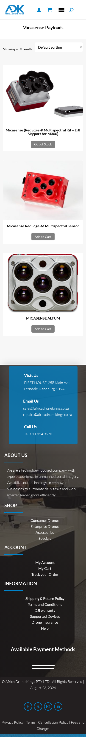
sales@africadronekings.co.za (46, 408)
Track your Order (44, 574)
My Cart (44, 568)
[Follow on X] (38, 706)
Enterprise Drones (45, 526)
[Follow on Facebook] (28, 706)
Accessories (45, 532)
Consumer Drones (45, 520)
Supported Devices (45, 616)
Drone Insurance (45, 622)
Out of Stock (43, 144)
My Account (45, 562)
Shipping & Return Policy (44, 598)
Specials (45, 538)
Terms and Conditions (45, 604)
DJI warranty (45, 610)
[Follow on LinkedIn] (58, 706)
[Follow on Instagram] (48, 706)
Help (45, 628)
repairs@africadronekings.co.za (47, 414)
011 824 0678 (41, 434)
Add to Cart (43, 237)
